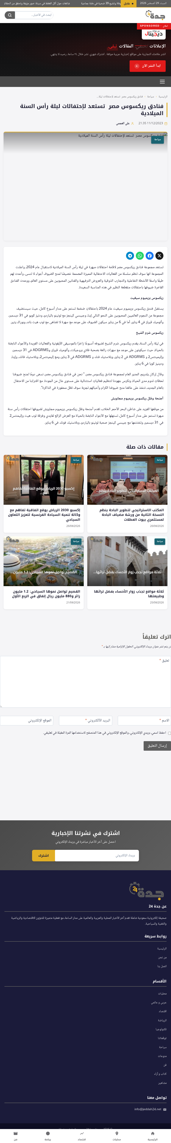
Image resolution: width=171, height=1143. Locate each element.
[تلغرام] (130, 256)
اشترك (43, 855)
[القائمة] (162, 81)
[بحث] (10, 15)
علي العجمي (123, 123)
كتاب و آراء (160, 1074)
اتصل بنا (162, 966)
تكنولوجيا (161, 1029)
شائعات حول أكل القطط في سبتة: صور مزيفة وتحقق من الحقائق (43, 3)
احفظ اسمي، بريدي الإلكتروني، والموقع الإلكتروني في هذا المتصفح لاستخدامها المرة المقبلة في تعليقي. (104, 733)
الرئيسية (163, 96)
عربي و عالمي (159, 1002)
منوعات (162, 1056)
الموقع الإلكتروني (39, 721)
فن (165, 1065)
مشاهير (162, 1083)
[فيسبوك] (150, 256)
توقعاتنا (162, 1038)
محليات (162, 993)
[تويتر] (159, 256)
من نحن (162, 957)
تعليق (164, 661)
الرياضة (162, 1020)
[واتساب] (140, 256)
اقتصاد (163, 1011)
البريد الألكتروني (97, 721)
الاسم (164, 721)
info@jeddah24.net (147, 1109)
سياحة (150, 96)
